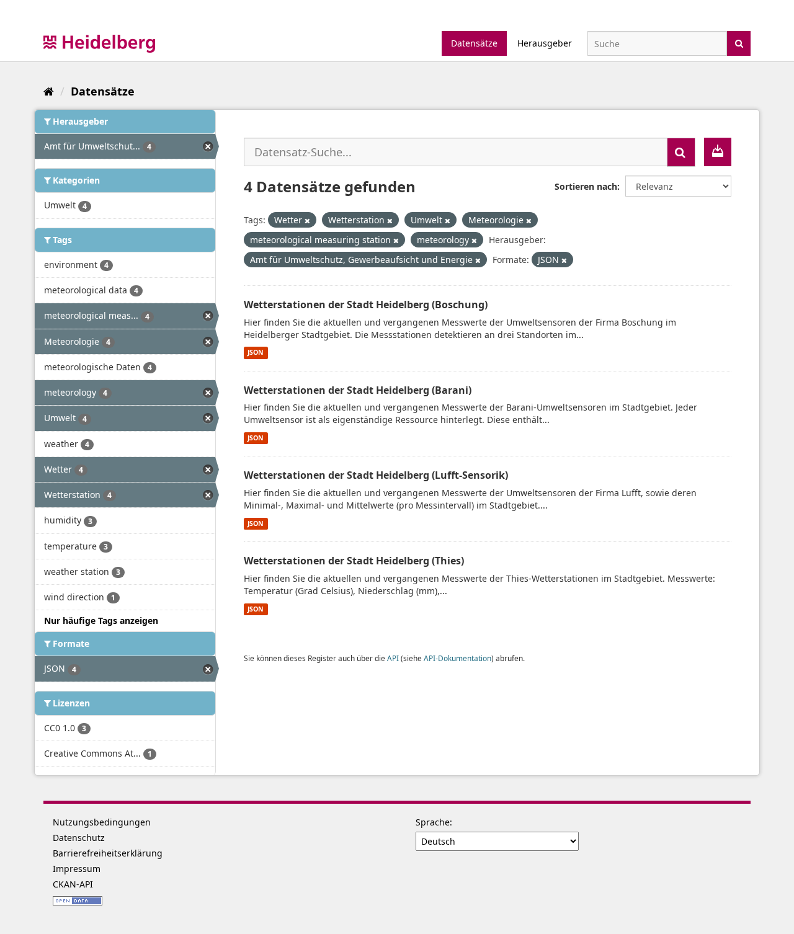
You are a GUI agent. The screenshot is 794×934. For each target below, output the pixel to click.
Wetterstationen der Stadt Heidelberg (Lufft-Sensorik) (376, 475)
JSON (256, 353)
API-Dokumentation (457, 658)
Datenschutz (79, 837)
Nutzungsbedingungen (102, 822)
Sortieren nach (586, 186)
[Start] (48, 91)
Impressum (76, 868)
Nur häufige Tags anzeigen (101, 620)
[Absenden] (739, 42)
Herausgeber (544, 43)
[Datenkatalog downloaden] (717, 152)
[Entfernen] (307, 220)
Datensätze (474, 43)
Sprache (433, 822)
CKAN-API (73, 884)
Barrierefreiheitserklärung (108, 853)
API (393, 658)
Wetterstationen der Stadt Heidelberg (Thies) (354, 560)
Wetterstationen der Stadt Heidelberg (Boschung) (366, 304)
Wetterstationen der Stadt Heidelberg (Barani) (357, 390)
